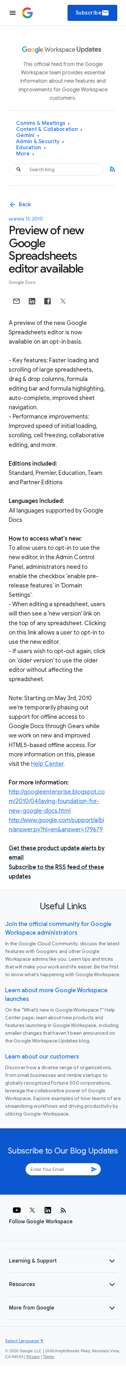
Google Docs (22, 282)
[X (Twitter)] (32, 1210)
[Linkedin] (48, 1210)
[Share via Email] (16, 301)
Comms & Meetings (43, 123)
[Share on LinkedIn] (32, 301)
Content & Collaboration (49, 129)
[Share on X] (63, 301)
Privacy (33, 1357)
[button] (63, 1261)
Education (31, 148)
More (25, 154)
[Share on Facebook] (47, 301)
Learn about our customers (42, 1056)
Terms (48, 1357)
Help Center (47, 763)
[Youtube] (17, 1210)
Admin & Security (40, 142)
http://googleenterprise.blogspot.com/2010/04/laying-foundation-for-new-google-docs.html (57, 801)
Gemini (27, 136)
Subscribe (93, 13)
